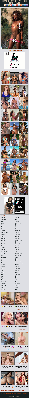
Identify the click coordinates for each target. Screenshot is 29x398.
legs (17, 219)
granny (3, 278)
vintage (18, 283)
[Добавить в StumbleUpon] (21, 5)
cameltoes (4, 251)
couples (4, 257)
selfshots (18, 255)
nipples (18, 236)
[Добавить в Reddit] (19, 5)
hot (3, 287)
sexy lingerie (19, 261)
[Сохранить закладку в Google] (9, 5)
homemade (4, 285)
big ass (3, 236)
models (18, 230)
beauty (3, 234)
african (3, 217)
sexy (17, 259)
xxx (17, 289)
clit (2, 255)
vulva (17, 285)
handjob (4, 281)
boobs (3, 245)
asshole (4, 225)
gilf (2, 274)
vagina (18, 281)
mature (18, 226)
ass (3, 223)
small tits (18, 268)
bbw (3, 228)
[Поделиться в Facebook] (7, 5)
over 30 (18, 244)
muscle (18, 234)
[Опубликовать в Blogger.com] (5, 5)
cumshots (4, 261)
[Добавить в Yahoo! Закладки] (27, 5)
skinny (17, 264)
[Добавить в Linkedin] (13, 5)
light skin (18, 223)
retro (17, 251)
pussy (17, 249)
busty (3, 249)
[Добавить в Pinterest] (17, 5)
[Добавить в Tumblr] (23, 5)
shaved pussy (19, 262)
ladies (17, 217)
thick (17, 272)
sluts (17, 266)
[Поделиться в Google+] (11, 5)
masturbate (19, 225)
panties (18, 245)
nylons (17, 238)
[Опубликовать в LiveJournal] (15, 5)
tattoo (17, 270)
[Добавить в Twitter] (25, 5)
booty (3, 247)
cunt (3, 262)
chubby (4, 253)
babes (3, 226)
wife (17, 287)
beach (3, 230)
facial (3, 266)
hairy (3, 279)
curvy (3, 264)
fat (2, 268)
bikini (3, 242)
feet (3, 270)
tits (17, 276)
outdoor (18, 242)
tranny (17, 278)
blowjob (4, 244)
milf (17, 228)
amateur (4, 219)
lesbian (18, 221)
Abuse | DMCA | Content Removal (8, 393)
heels (3, 283)
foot (3, 272)
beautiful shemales (6, 232)
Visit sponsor (18, 50)
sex (17, 257)
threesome (18, 274)
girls (3, 276)
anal (3, 221)
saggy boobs (19, 253)
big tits (3, 240)
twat (17, 279)
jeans (3, 289)
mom (17, 232)
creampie (4, 259)
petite (17, 247)
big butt (4, 238)
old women (19, 240)
